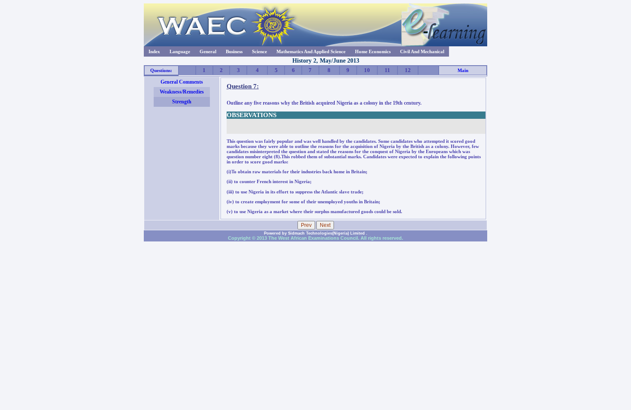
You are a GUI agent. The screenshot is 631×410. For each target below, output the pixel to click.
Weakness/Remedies (182, 92)
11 (387, 70)
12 (408, 70)
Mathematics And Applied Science (311, 51)
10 (367, 70)
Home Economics (373, 51)
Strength (181, 102)
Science (259, 51)
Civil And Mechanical (422, 51)
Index (154, 51)
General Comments (182, 82)
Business (234, 51)
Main (463, 70)
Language (180, 51)
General (208, 51)
